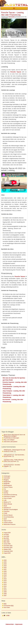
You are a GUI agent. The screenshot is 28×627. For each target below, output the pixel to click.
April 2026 (6, 540)
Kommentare (8, 605)
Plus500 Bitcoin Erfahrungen (11, 438)
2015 (5, 580)
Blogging (6, 479)
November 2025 (8, 547)
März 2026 (6, 542)
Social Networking (9, 517)
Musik (5, 505)
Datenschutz (10, 624)
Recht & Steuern (8, 515)
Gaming (6, 492)
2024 (5, 564)
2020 (5, 571)
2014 (5, 582)
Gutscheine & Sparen (9, 496)
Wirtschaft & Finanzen (9, 524)
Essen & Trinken (8, 487)
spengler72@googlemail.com (10, 453)
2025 (5, 562)
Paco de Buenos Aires (8, 463)
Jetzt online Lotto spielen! (10, 441)
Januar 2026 (7, 543)
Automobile (11, 16)
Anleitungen (7, 476)
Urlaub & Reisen (8, 522)
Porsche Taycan (15, 72)
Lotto (5, 500)
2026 (5, 560)
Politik (5, 513)
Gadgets (6, 491)
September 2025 (8, 551)
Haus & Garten (8, 498)
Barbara (5, 458)
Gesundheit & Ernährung (10, 494)
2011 (5, 588)
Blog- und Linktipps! (9, 439)
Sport (5, 518)
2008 (5, 593)
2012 (5, 586)
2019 (5, 573)
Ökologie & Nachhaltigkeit (11, 509)
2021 (5, 569)
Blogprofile (7, 483)
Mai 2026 (6, 538)
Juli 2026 (6, 534)
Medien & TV (7, 502)
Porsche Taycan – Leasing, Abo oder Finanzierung (12, 13)
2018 (5, 575)
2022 (5, 567)
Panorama (6, 511)
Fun (5, 489)
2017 (5, 577)
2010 (5, 590)
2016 (5, 578)
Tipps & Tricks (7, 520)
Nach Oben (7, 607)
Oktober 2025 (7, 549)
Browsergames (8, 485)
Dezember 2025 (8, 545)
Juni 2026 (6, 536)
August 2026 (7, 532)
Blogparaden (7, 481)
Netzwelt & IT (7, 507)
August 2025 (7, 553)
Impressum (18, 624)
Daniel (5, 468)
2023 (5, 565)
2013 (5, 584)
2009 (5, 591)
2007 (5, 595)
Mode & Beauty (8, 504)
